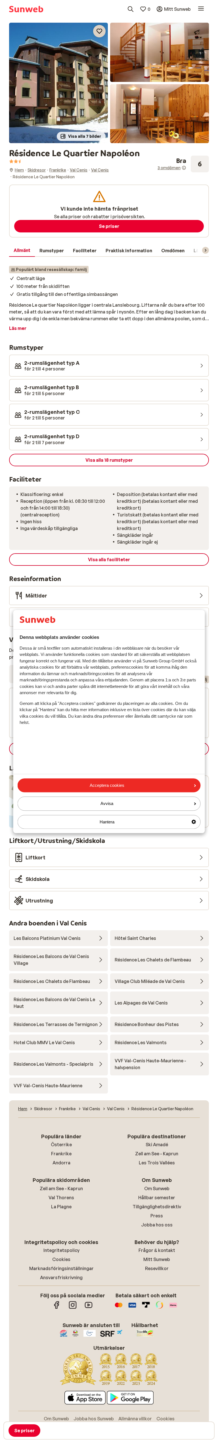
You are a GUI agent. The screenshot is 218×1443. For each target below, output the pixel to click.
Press (156, 1216)
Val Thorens (61, 1197)
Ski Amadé (157, 1144)
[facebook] (56, 1308)
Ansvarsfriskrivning (61, 1277)
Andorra (61, 1163)
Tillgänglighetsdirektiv (157, 1206)
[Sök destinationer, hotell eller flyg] (130, 9)
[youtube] (88, 1308)
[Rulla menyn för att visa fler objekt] (205, 250)
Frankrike (61, 1153)
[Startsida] (26, 9)
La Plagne (61, 1206)
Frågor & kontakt (157, 1250)
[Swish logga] (159, 1308)
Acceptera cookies (107, 785)
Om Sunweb (156, 1188)
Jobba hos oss (157, 1225)
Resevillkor (157, 1268)
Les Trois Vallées (157, 1163)
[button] (58, 83)
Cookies (61, 1259)
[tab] (22, 250)
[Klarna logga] (173, 1308)
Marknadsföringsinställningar (61, 1268)
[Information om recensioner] (184, 167)
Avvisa (106, 803)
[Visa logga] (132, 1308)
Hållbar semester (156, 1197)
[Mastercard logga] (118, 1308)
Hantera (107, 821)
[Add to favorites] (99, 31)
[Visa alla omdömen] (183, 164)
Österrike (61, 1144)
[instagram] (72, 1308)
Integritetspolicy (61, 1250)
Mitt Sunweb (156, 1259)
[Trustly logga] (145, 1308)
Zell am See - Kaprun (156, 1153)
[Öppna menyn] (201, 9)
